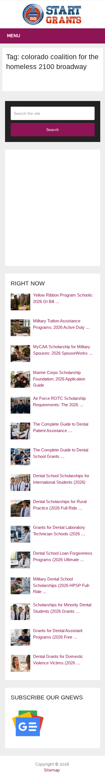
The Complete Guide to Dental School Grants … (60, 453)
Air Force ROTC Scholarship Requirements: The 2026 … (59, 401)
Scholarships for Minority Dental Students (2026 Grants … (62, 608)
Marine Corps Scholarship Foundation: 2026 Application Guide (59, 378)
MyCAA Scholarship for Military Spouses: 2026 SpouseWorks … (63, 349)
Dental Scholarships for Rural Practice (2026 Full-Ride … (60, 504)
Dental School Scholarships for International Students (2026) (61, 479)
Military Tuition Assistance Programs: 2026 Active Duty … (61, 324)
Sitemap (52, 770)
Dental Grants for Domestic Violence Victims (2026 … (58, 659)
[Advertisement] (52, 207)
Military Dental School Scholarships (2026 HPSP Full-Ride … (61, 585)
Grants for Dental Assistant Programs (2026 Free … (57, 633)
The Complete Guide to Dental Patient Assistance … (60, 427)
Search (52, 129)
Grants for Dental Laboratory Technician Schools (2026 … (59, 530)
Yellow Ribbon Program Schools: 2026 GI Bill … (63, 298)
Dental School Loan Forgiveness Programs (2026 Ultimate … (62, 556)
